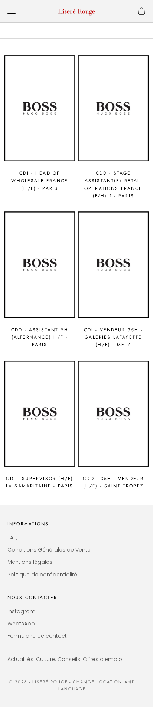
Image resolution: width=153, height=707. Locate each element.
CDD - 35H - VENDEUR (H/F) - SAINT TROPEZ (113, 482)
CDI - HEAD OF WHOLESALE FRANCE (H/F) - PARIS (39, 181)
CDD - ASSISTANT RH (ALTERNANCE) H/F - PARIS (39, 337)
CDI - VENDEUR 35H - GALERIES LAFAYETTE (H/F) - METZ (113, 337)
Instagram (21, 611)
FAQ (12, 537)
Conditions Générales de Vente (49, 549)
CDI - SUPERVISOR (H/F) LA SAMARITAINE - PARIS (40, 482)
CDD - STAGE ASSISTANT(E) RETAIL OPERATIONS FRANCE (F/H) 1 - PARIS (113, 184)
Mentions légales (29, 562)
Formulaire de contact (37, 635)
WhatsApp (21, 623)
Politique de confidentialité (42, 574)
